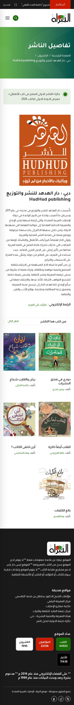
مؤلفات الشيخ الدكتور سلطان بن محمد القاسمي (43, 596)
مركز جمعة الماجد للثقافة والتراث (52, 611)
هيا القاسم (59, 516)
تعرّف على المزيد (37, 304)
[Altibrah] (61, 18)
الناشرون (43, 55)
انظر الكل (13, 321)
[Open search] (15, 18)
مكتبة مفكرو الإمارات (58, 606)
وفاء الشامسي (21, 453)
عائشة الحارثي (22, 385)
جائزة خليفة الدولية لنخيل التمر (53, 620)
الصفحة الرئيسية (61, 55)
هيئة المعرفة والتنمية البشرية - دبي (50, 616)
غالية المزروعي (57, 453)
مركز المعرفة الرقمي (59, 601)
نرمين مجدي (58, 389)
